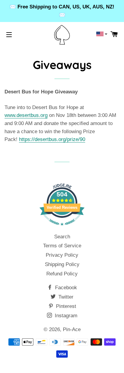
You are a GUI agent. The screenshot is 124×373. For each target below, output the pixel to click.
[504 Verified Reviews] (62, 228)
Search (62, 237)
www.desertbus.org (26, 115)
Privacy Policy (62, 255)
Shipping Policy (62, 264)
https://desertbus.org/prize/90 (52, 139)
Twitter (65, 297)
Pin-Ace (72, 329)
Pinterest (65, 306)
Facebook (65, 287)
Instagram (65, 315)
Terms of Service (62, 246)
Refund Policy (62, 274)
